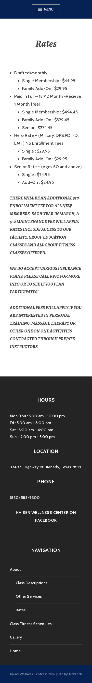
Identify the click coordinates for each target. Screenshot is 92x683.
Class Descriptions (31, 583)
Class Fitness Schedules (31, 623)
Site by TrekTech (69, 674)
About (15, 569)
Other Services (29, 596)
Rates (21, 610)
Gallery (16, 637)
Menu (49, 9)
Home (15, 651)
